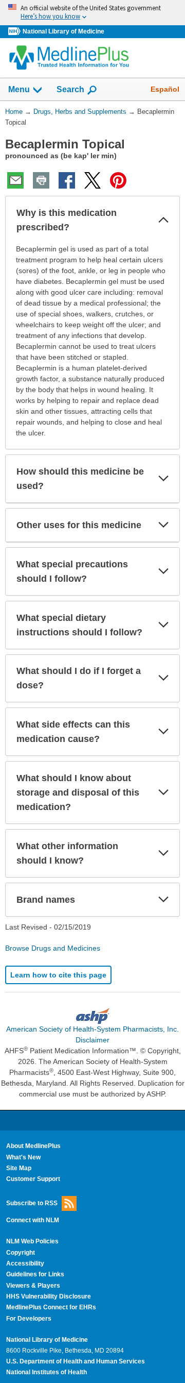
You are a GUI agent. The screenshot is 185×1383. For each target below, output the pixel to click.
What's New (23, 1157)
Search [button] (70, 89)
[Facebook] (67, 180)
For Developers (28, 1318)
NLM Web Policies (32, 1241)
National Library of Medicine (63, 31)
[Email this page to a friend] (15, 180)
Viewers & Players (33, 1285)
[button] (163, 220)
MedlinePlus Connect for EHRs (51, 1307)
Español (165, 89)
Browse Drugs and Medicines (52, 948)
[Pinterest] (118, 180)
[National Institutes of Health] (15, 31)
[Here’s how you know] (92, 12)
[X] (92, 180)
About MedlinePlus (33, 1146)
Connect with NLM (32, 1220)
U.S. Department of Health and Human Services (75, 1361)
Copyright (20, 1252)
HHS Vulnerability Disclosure (48, 1296)
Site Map (18, 1168)
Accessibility (25, 1263)
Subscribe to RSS (32, 1202)
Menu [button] (19, 89)
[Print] (41, 180)
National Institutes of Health (46, 1372)
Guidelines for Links (35, 1274)
